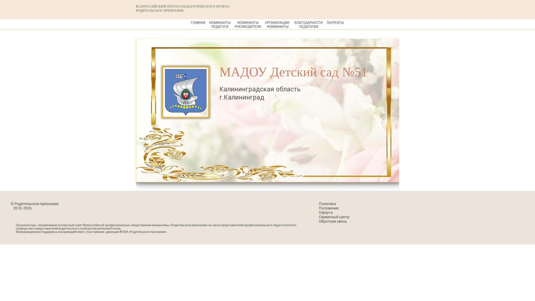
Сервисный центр (334, 217)
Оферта (326, 212)
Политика (327, 204)
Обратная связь (333, 221)
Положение (329, 208)
